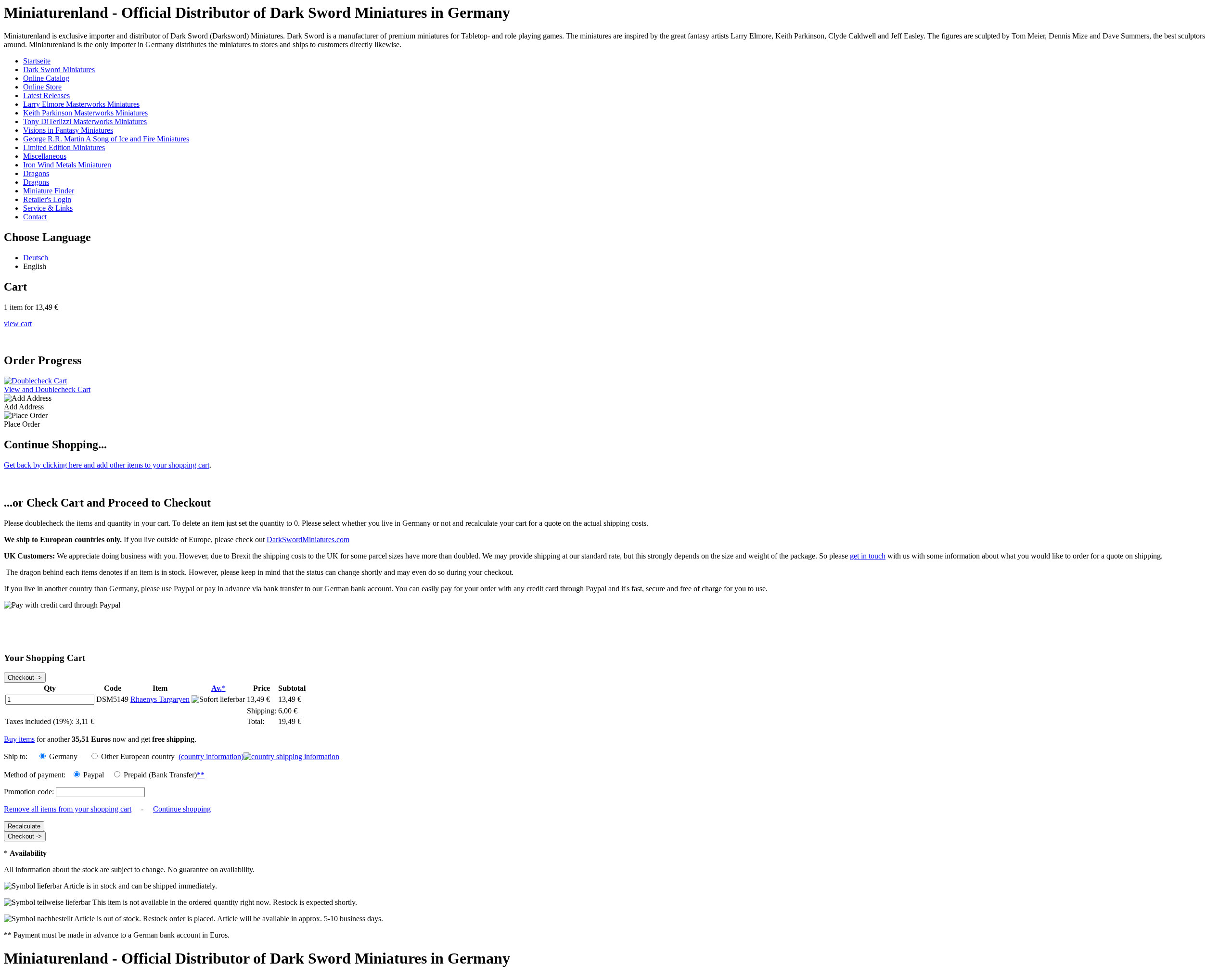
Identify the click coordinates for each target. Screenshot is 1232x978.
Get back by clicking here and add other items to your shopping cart (106, 465)
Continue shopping (182, 809)
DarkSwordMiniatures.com (308, 539)
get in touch (868, 556)
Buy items (19, 739)
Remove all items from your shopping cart (67, 809)
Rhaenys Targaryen (160, 699)
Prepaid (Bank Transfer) (164, 775)
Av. (218, 688)
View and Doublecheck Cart (47, 389)
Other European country (140, 756)
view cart (18, 323)
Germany (63, 756)
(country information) (211, 756)
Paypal (93, 775)
